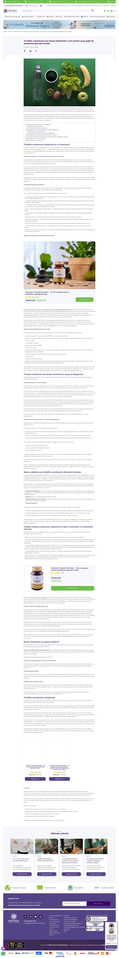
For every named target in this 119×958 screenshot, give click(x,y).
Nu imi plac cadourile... (75, 488)
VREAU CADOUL (75, 483)
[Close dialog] (89, 470)
